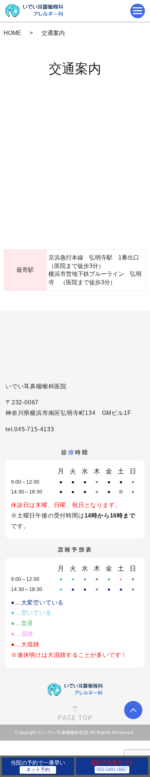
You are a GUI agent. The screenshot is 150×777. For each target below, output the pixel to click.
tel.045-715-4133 (29, 429)
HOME (12, 33)
